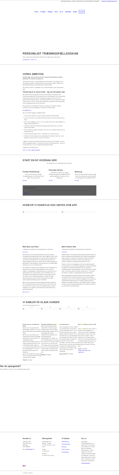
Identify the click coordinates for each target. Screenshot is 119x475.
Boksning (64, 447)
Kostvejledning (65, 452)
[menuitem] (108, 1)
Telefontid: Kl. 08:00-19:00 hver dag (109, 1)
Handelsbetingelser (85, 463)
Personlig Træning (66, 444)
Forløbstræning (65, 441)
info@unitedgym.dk (29, 449)
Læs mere (25, 252)
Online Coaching (65, 449)
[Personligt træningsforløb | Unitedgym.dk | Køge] (59, 6)
